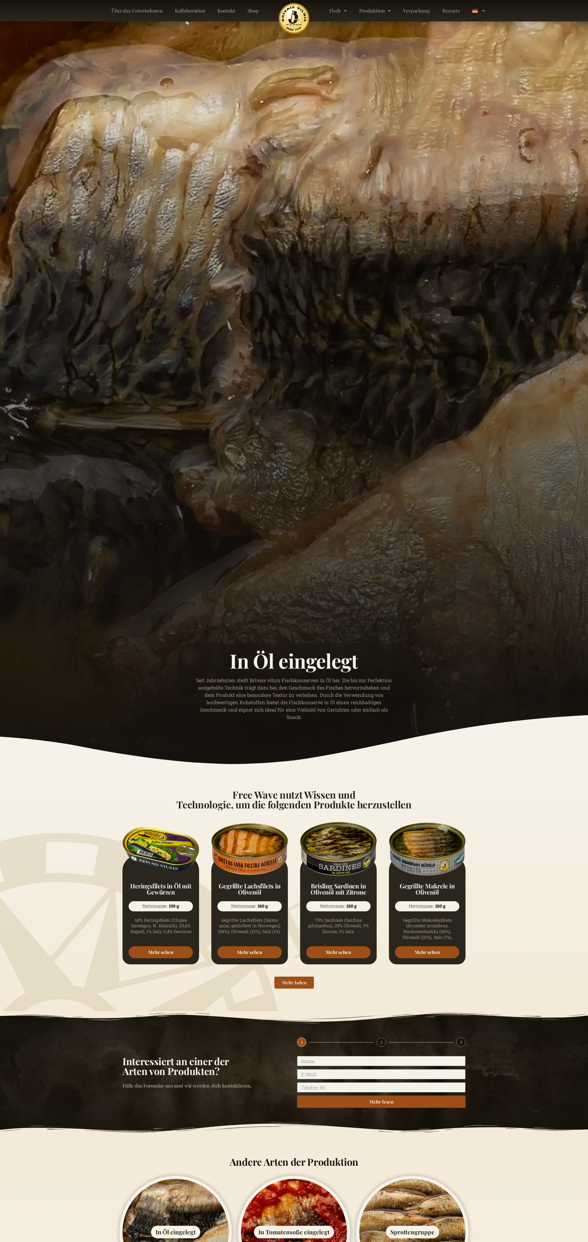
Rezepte (451, 10)
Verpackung (416, 10)
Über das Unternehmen (137, 10)
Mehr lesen (381, 1102)
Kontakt (226, 10)
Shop (253, 10)
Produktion (372, 10)
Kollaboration (190, 10)
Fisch (335, 10)
